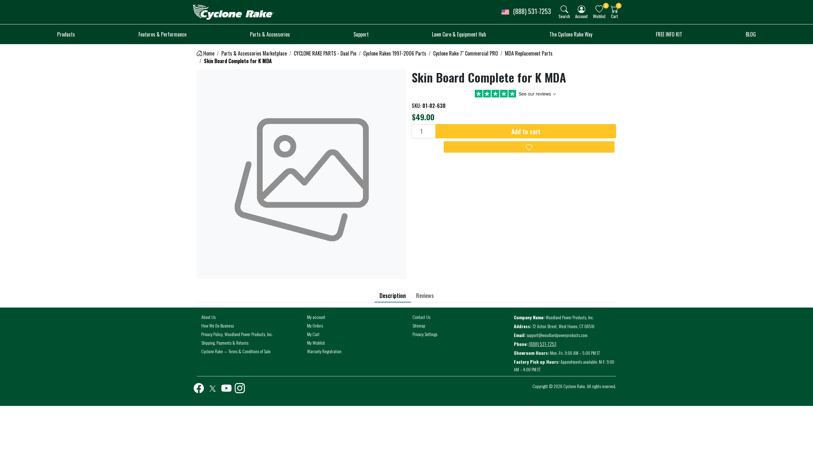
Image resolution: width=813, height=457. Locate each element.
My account (316, 317)
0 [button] (606, 5)
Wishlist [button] (599, 16)
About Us (208, 317)
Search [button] (564, 16)
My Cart (313, 334)
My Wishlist (316, 342)
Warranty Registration (324, 351)
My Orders (315, 325)
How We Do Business (217, 325)
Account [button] (581, 16)
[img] (564, 9)
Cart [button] (614, 16)
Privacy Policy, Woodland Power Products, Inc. (237, 334)
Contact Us (421, 317)
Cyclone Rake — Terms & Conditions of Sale (236, 351)
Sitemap (419, 325)
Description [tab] (393, 295)
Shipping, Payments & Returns (224, 342)
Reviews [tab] (425, 295)
